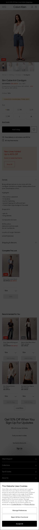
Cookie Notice (16, 504)
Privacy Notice (29, 504)
